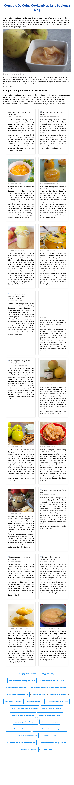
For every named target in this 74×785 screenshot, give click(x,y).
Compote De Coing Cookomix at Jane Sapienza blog (37, 8)
